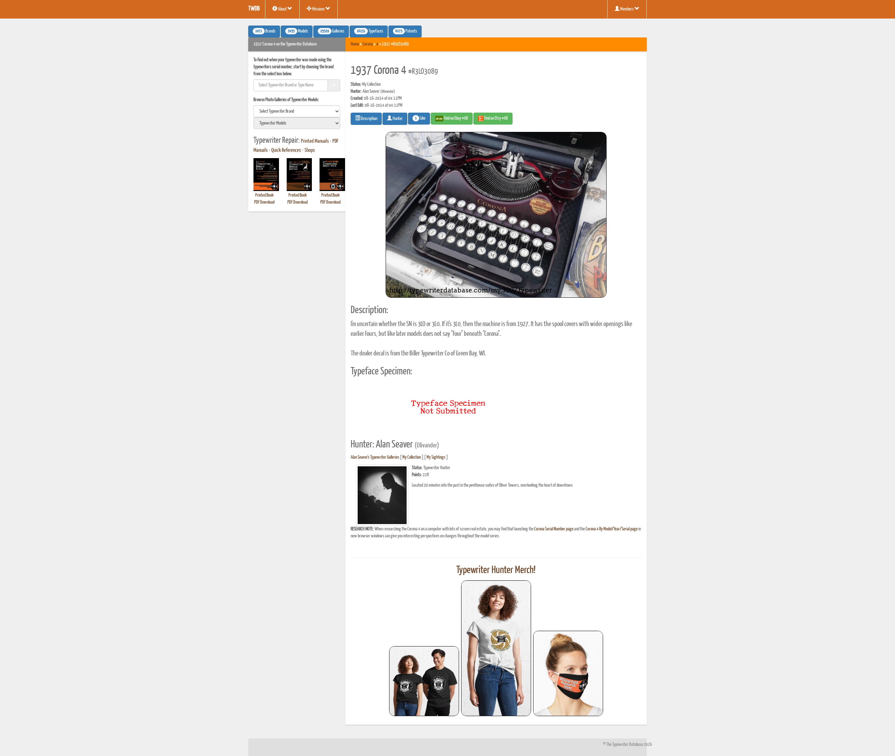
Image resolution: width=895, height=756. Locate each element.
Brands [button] (265, 31)
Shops (310, 150)
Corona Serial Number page (553, 529)
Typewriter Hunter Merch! (496, 570)
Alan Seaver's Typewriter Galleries (375, 457)
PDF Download (264, 202)
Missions (318, 9)
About (282, 9)
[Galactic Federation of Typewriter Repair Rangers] (496, 648)
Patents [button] (406, 31)
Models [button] (298, 31)
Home (355, 44)
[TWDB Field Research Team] (568, 673)
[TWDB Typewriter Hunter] (424, 681)
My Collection (411, 457)
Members (627, 9)
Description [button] (368, 118)
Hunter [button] (397, 118)
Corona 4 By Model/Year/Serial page (612, 529)
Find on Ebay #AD (455, 118)
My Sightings (436, 457)
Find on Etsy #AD (496, 118)
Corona (368, 44)
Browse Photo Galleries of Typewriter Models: (286, 100)
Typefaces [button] (370, 31)
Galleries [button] (332, 31)
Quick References (286, 150)
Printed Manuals (315, 141)
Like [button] (420, 118)
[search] (296, 111)
